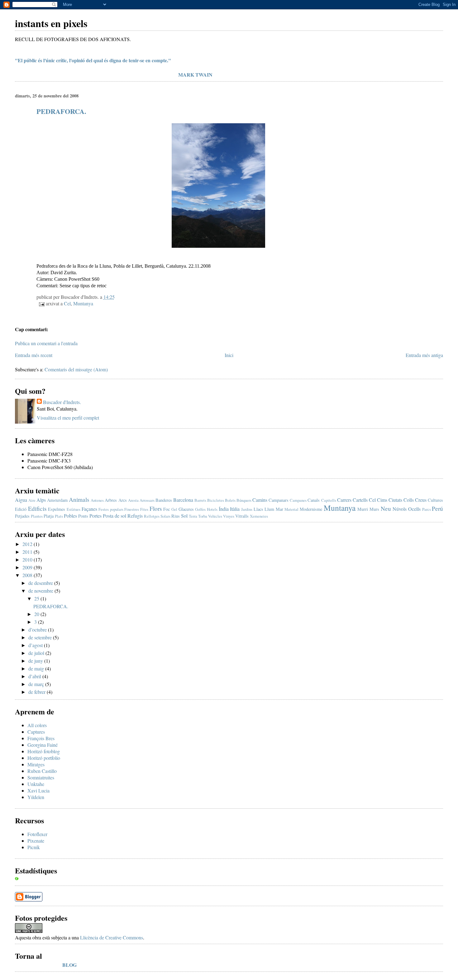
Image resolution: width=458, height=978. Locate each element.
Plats (59, 516)
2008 (28, 575)
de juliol (36, 653)
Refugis (135, 515)
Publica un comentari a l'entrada (46, 343)
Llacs (258, 509)
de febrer (37, 692)
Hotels (212, 509)
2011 (28, 551)
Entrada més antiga (424, 355)
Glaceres (186, 509)
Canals (314, 500)
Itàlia (235, 508)
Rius (175, 516)
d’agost (36, 645)
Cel (67, 303)
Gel (174, 509)
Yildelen (35, 797)
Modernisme (311, 509)
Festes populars (110, 509)
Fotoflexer (37, 834)
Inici (229, 355)
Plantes (37, 516)
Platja (49, 516)
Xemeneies (259, 516)
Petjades (22, 516)
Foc (166, 509)
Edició (20, 509)
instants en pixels (51, 23)
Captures (36, 731)
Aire (32, 500)
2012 (28, 544)
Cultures (435, 500)
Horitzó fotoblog (43, 751)
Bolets (230, 500)
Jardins (246, 509)
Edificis (37, 508)
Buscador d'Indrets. (62, 402)
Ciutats (395, 499)
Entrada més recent (33, 355)
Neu (386, 508)
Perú (437, 508)
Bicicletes (215, 500)
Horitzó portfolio (43, 758)
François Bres (41, 738)
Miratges (36, 764)
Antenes (97, 500)
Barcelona (183, 499)
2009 (28, 567)
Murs (374, 509)
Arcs (122, 500)
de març (36, 684)
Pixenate (35, 840)
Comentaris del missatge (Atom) (76, 369)
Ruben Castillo (42, 771)
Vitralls (242, 516)
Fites (144, 509)
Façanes (89, 508)
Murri (362, 509)
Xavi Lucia (38, 790)
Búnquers (243, 500)
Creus (421, 499)
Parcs (426, 509)
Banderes (163, 500)
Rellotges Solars (157, 516)
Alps (41, 499)
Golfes (200, 509)
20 (37, 614)
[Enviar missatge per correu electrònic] (41, 303)
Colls (408, 499)
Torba (202, 516)
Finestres (131, 509)
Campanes (298, 500)
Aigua (21, 499)
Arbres (111, 500)
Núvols (400, 508)
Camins (259, 499)
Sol (184, 515)
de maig (36, 668)
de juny (36, 660)
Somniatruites (40, 777)
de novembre (41, 590)
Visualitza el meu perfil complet (68, 417)
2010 (28, 559)
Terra (193, 516)
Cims (382, 499)
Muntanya (83, 303)
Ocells (414, 508)
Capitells (328, 500)
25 (37, 598)
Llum (269, 509)
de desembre (41, 583)
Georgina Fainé (42, 744)
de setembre (40, 637)
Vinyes (228, 516)
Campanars (279, 500)
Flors (156, 508)
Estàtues (73, 509)
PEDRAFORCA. (61, 111)
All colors (37, 725)
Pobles (70, 515)
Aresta (133, 500)
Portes (95, 515)
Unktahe (35, 784)
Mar (279, 509)
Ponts (83, 516)
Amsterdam (57, 500)
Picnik (33, 847)
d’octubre (38, 629)
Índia (224, 508)
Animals (79, 499)
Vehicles (215, 516)
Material (291, 509)
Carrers (344, 499)
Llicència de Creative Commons (111, 937)
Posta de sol (114, 515)
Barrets (200, 500)
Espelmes (56, 509)
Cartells (360, 499)
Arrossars (147, 500)
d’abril (35, 676)
